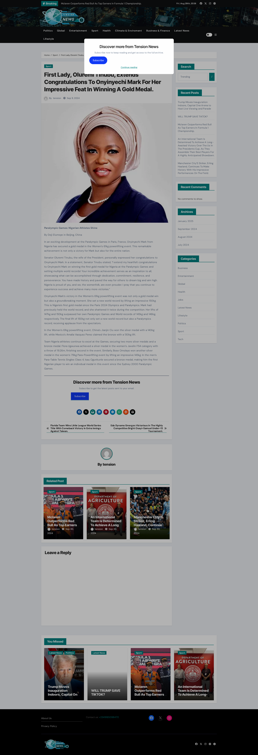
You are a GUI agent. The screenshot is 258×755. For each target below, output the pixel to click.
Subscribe (98, 60)
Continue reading (129, 67)
